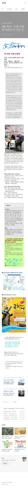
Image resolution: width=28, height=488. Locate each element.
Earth (5, 408)
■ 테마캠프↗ (8, 259)
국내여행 (9, 9)
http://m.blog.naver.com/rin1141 (12, 389)
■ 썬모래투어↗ (14, 262)
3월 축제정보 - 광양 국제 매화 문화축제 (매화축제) (10, 419)
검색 (21, 3)
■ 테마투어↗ (11, 261)
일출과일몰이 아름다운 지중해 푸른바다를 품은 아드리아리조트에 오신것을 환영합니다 (9, 383)
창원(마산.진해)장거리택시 (9, 391)
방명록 (23, 9)
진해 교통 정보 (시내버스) (11, 345)
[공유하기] (7, 402)
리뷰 (16, 9)
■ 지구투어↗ (8, 264)
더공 (4, 3)
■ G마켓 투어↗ (17, 264)
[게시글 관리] (9, 402)
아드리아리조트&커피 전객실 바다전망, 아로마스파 (9, 380)
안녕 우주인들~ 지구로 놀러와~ (9, 460)
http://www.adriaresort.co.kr (11, 377)
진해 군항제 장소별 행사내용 (12, 343)
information (11, 408)
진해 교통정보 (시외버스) (11, 347)
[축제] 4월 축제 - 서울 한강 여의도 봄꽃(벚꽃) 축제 (11, 412)
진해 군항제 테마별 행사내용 (12, 342)
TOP (25, 483)
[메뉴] (25, 3)
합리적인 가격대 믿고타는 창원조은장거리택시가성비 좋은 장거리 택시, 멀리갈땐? (9, 394)
